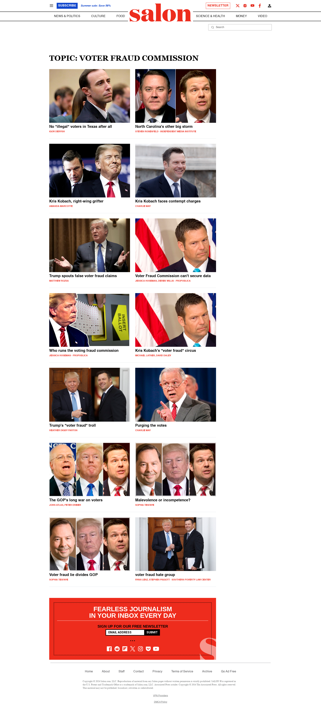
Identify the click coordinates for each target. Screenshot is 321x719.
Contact (138, 671)
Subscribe (67, 5)
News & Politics (67, 16)
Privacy (157, 671)
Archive (207, 671)
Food (120, 16)
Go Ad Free (228, 671)
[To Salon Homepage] (160, 12)
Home (89, 671)
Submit (152, 632)
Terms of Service (182, 671)
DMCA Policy (160, 702)
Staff (121, 671)
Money (241, 16)
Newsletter (217, 5)
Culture (98, 16)
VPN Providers (160, 696)
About (106, 671)
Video (262, 16)
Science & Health (210, 16)
